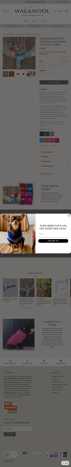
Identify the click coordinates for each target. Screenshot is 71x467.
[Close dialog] (69, 215)
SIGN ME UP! (53, 241)
